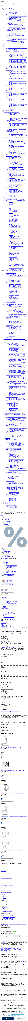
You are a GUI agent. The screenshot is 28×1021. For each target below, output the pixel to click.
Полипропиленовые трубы (15, 170)
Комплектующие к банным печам (16, 265)
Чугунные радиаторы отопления (16, 430)
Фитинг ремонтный (13, 298)
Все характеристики (5, 644)
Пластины (11, 235)
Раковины (9, 467)
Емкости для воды (11, 130)
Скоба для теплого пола (14, 184)
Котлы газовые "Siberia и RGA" (16, 344)
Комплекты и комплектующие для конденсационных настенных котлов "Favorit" (17, 387)
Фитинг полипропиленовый (15, 171)
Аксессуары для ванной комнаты (14, 440)
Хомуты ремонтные (13, 189)
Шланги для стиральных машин (14, 193)
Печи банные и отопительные (14, 263)
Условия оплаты (8, 580)
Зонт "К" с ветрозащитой (14, 217)
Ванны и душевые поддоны (13, 442)
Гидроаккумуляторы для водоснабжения (18, 124)
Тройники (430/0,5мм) (14, 252)
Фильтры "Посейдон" (14, 476)
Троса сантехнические (14, 456)
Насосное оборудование (13, 156)
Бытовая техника (8, 8)
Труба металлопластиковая (15, 181)
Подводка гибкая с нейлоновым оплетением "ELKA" (16, 116)
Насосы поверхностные (14, 163)
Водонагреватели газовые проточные (15, 51)
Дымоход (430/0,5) (13, 209)
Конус (10, 224)
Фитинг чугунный (13, 301)
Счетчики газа (12, 336)
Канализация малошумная (15, 148)
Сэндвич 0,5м (12, 248)
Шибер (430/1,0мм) (13, 259)
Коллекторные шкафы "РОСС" (16, 286)
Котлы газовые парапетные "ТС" (16, 381)
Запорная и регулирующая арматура (13, 270)
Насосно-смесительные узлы (15, 287)
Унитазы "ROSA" (13, 495)
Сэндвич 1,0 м (12, 249)
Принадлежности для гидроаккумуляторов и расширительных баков (18, 127)
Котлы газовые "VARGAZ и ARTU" (17, 345)
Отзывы (16, 646)
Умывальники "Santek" (14, 492)
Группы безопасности (12, 273)
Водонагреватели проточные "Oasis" (17, 59)
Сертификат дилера (5, 711)
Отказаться (20, 1018)
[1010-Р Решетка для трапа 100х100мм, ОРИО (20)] (5, 769)
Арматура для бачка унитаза (15, 451)
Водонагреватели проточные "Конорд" (18, 62)
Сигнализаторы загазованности (14, 326)
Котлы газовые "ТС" (13, 351)
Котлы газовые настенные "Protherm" (17, 369)
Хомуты (9, 187)
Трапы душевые (12, 152)
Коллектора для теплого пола (15, 285)
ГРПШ (8, 305)
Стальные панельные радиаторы (16, 429)
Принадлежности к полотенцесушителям (14, 466)
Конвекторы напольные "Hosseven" (17, 398)
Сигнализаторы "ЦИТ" (14, 332)
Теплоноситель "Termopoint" (15, 435)
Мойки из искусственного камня (16, 459)
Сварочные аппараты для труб (16, 134)
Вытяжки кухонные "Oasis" (15, 17)
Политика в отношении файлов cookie (9, 948)
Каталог (5, 906)
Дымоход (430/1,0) (13, 211)
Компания (7, 525)
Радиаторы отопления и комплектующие (14, 413)
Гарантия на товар (9, 583)
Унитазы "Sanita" (13, 498)
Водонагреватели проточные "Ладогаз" (18, 63)
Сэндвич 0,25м (12, 247)
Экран (10, 260)
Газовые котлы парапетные (13, 375)
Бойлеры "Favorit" (13, 49)
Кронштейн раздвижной (14, 225)
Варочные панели (13, 12)
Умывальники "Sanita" (14, 490)
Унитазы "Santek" (13, 499)
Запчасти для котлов (11, 382)
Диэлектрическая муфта (12, 317)
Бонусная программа (9, 574)
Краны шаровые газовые (14, 280)
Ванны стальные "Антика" (15, 445)
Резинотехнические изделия (13, 472)
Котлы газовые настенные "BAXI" (17, 356)
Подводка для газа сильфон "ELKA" (17, 316)
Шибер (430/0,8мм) (13, 258)
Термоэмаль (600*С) (13, 250)
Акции (4, 606)
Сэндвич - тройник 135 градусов (16, 244)
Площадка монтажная (14, 236)
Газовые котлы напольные (13, 343)
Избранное (7, 522)
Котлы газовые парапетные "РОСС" (17, 380)
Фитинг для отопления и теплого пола (16, 182)
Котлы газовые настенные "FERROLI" (18, 359)
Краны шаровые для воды (15, 281)
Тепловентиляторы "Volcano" (15, 34)
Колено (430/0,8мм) (13, 220)
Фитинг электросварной (14, 310)
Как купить (7, 551)
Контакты (7, 553)
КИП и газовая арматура (10, 302)
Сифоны (9, 477)
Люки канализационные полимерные (15, 154)
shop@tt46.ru (3, 929)
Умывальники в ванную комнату (14, 488)
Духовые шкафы (12, 13)
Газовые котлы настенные (13, 355)
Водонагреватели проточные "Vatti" (17, 61)
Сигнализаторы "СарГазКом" (15, 329)
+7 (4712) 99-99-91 (21, 924)
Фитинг (9, 296)
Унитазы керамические (12, 494)
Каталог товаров (8, 518)
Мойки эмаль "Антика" (14, 461)
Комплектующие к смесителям (16, 483)
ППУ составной (12, 232)
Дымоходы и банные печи (11, 198)
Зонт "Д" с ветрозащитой (14, 215)
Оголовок (11, 230)
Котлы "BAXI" (12, 404)
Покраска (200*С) (13, 237)
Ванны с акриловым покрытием (16, 444)
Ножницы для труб (13, 132)
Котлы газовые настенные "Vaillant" (17, 371)
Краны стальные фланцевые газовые (17, 276)
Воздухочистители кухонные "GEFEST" (18, 16)
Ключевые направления (11, 565)
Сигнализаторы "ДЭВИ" (14, 327)
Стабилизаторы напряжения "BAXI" (17, 38)
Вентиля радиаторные (14, 291)
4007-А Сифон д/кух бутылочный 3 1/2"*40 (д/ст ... (12, 793)
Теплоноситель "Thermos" (15, 436)
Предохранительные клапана (15, 293)
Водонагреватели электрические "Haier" (18, 93)
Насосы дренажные (13, 162)
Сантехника (7, 438)
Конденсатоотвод (13, 221)
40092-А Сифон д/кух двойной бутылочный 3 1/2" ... (13, 850)
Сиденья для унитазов (14, 455)
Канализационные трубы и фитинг (15, 137)
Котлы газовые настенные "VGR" (16, 370)
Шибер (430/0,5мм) (13, 257)
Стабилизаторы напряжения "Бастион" (18, 39)
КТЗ (8, 318)
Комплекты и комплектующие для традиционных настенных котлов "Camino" (17, 391)
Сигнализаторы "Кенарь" (14, 328)
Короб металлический (14, 321)
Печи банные (12, 266)
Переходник (11, 233)
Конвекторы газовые (12, 397)
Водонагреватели (9, 44)
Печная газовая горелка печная (14, 410)
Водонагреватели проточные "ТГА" (17, 67)
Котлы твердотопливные (12, 400)
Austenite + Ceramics (13, 203)
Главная (6, 524)
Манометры (10, 323)
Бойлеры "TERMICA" (14, 50)
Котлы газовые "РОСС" (14, 350)
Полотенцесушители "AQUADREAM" (18, 464)
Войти (2, 515)
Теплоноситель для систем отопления (15, 432)
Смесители (10, 481)
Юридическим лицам (9, 556)
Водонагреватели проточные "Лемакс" (18, 66)
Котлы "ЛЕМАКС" (13, 409)
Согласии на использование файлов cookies (10, 1015)
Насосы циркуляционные (15, 165)
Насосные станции (13, 159)
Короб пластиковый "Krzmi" (15, 322)
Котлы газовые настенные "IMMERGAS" (15, 364)
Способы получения (9, 647)
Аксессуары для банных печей (16, 264)
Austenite (11, 202)
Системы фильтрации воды (13, 473)
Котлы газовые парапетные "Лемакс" (17, 377)
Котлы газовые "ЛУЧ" (14, 348)
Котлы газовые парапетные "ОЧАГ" (17, 378)
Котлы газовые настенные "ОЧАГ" (17, 373)
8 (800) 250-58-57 (4, 924)
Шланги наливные (13, 195)
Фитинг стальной (13, 299)
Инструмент (10, 131)
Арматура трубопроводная (15, 275)
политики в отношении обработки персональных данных (12, 940)
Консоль (11, 222)
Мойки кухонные (11, 457)
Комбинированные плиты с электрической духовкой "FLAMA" (17, 25)
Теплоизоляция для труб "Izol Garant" (15, 487)
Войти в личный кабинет (9, 915)
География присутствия (11, 566)
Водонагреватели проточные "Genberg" (18, 52)
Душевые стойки (13, 482)
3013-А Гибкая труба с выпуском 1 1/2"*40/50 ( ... (12, 747)
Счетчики (9, 333)
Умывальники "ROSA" (14, 489)
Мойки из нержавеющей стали (16, 460)
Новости (7, 552)
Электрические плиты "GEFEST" (16, 42)
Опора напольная (13, 231)
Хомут (10, 255)
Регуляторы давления (14, 295)
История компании (10, 567)
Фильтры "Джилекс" (13, 475)
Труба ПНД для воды (12, 173)
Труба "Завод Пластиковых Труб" (16, 174)
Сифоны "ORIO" (13, 478)
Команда (8, 568)
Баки (10, 208)
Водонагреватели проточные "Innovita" (18, 57)
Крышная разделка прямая (15, 226)
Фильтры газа (10, 337)
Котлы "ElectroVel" (13, 405)
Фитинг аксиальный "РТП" (15, 185)
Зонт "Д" (11, 214)
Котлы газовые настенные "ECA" (16, 358)
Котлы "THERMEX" (13, 408)
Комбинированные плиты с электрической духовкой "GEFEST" (17, 27)
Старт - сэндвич (12, 241)
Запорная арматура (11, 274)
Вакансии (7, 572)
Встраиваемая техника (12, 11)
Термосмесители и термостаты (16, 288)
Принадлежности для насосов (16, 167)
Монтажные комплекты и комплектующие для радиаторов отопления (16, 419)
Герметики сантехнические (13, 448)
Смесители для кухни (14, 486)
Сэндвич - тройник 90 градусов (16, 246)
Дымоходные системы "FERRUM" (15, 200)
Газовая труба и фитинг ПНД (14, 306)
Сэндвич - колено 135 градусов (16, 242)
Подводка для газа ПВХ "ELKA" (16, 312)
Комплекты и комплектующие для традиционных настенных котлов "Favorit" (17, 394)
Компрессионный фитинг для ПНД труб (16, 153)
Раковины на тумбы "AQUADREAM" (17, 468)
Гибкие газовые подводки (13, 311)
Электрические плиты (12, 40)
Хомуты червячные (13, 192)
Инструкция (13, 711)
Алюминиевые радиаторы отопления (17, 426)
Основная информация (11, 563)
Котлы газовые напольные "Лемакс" (17, 354)
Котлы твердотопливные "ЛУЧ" (16, 402)
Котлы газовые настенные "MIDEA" (17, 366)
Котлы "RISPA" (12, 406)
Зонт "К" (11, 216)
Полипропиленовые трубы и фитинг (16, 169)
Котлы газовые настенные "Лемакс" (17, 372)
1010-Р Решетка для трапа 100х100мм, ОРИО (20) (12, 770)
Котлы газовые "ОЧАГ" (14, 349)
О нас (6, 562)
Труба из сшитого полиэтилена (16, 180)
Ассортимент (9, 570)
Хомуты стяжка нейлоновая (15, 191)
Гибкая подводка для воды (13, 113)
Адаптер (11, 206)
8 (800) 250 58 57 (4, 558)
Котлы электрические (12, 403)
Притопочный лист (13, 239)
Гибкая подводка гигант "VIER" (16, 114)
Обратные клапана (13, 292)
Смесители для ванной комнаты (16, 484)
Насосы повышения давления (15, 164)
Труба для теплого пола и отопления (15, 179)
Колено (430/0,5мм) (13, 219)
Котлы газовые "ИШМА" (15, 347)
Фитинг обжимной (13, 186)
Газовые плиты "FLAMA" (15, 19)
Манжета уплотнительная (15, 228)
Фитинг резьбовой (13, 297)
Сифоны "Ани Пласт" (14, 479)
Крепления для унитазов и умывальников (15, 453)
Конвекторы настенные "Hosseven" (17, 399)
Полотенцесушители (12, 462)
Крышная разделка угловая (15, 227)
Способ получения (9, 584)
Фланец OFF (12, 254)
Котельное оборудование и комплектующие (15, 339)
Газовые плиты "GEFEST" (15, 20)
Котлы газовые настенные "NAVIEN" (17, 367)
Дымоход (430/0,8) (13, 210)
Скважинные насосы (13, 168)
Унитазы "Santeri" (13, 500)
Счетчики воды (12, 334)
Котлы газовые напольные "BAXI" (17, 353)
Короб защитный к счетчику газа (14, 320)
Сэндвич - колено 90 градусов (16, 243)
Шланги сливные (13, 196)
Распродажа (6, 907)
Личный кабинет (4, 590)
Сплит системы (12, 33)
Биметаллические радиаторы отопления (18, 428)
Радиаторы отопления (12, 425)
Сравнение (7, 521)
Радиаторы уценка (13, 507)
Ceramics (11, 204)
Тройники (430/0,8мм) (14, 253)
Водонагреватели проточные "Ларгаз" (18, 65)
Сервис (6, 555)
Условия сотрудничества (10, 571)
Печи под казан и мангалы (15, 269)
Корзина (7, 519)
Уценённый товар (9, 502)
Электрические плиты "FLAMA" (16, 41)
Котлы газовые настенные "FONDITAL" (15, 361)
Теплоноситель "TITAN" (14, 434)
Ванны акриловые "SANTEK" (16, 443)
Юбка (10, 261)
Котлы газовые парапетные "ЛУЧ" (17, 376)
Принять (7, 1018)
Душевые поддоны (13, 446)
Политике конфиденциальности (17, 1014)
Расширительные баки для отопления (17, 129)
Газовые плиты (11, 18)
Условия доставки (9, 581)
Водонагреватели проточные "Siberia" (17, 60)
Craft (10, 205)
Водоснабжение (8, 110)
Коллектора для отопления (15, 284)
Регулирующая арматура (13, 290)
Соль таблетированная (12, 431)
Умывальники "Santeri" (14, 493)
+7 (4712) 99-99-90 (13, 924)
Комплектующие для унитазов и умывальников (13, 450)
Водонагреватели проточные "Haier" (17, 54)
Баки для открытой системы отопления (18, 123)
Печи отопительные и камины (16, 268)
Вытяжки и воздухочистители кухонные (16, 14)
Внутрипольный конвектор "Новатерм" (16, 417)
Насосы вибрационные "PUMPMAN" (17, 160)
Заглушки (11, 213)
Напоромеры (9, 325)
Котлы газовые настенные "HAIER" (17, 362)
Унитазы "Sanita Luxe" (14, 497)
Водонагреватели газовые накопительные (16, 48)
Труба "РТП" (12, 178)
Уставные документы (9, 575)
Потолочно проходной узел (15, 238)
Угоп (10, 411)
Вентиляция (11, 31)
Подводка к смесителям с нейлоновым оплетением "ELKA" (18, 119)
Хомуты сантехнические (14, 190)
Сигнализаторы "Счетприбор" (16, 331)
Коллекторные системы (12, 282)
